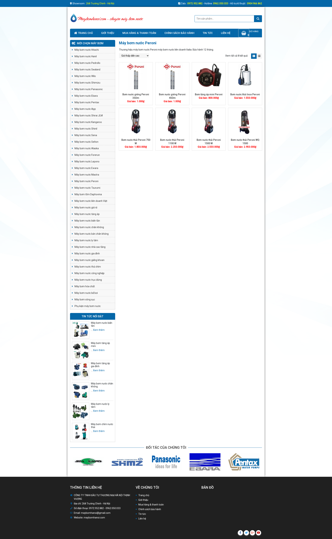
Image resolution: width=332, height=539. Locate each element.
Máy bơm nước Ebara (86, 95)
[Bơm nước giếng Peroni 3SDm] (136, 76)
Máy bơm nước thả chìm (88, 266)
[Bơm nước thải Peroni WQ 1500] (245, 122)
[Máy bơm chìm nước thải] (80, 431)
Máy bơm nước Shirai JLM (89, 115)
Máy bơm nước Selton (86, 141)
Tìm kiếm (258, 18)
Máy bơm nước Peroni (86, 181)
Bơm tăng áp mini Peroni (209, 94)
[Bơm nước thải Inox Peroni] (245, 76)
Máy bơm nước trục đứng (88, 279)
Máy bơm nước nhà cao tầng (90, 247)
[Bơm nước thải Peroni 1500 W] (209, 122)
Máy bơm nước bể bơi (86, 293)
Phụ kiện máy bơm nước (88, 306)
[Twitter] (246, 532)
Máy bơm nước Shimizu (87, 82)
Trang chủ (85, 33)
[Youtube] (258, 532)
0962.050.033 (220, 3)
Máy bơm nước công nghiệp (89, 273)
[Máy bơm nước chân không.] (80, 390)
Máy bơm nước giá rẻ (86, 207)
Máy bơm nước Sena (86, 135)
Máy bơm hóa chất (85, 286)
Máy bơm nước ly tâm (86, 240)
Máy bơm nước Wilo (85, 76)
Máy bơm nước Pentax (87, 102)
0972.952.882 (194, 3)
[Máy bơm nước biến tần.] (80, 330)
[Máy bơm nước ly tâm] (80, 411)
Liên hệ (225, 33)
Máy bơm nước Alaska (87, 148)
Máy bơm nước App (85, 109)
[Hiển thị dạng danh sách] (259, 56)
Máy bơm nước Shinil (86, 128)
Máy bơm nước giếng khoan (89, 260)
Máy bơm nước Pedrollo (87, 63)
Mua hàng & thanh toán (139, 33)
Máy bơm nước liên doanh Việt (91, 201)
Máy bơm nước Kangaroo (88, 122)
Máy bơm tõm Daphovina (88, 194)
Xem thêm (99, 330)
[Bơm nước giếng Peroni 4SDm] (172, 76)
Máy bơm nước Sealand (87, 69)
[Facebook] (240, 532)
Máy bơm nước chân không (89, 227)
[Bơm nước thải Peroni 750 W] (136, 122)
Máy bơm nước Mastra (87, 174)
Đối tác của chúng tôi (166, 447)
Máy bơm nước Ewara (86, 168)
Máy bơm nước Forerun (87, 155)
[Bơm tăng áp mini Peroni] (209, 76)
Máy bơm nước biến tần (87, 220)
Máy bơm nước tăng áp (87, 214)
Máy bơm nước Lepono (87, 161)
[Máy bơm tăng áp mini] (80, 350)
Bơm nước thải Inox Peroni (245, 94)
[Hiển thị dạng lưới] (253, 56)
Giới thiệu (107, 33)
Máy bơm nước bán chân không (92, 233)
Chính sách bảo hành (179, 33)
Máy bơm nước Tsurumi (87, 187)
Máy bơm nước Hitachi (87, 49)
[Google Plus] (252, 532)
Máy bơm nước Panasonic (89, 89)
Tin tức (208, 33)
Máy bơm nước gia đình (87, 253)
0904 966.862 (254, 3)
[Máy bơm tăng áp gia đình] (80, 370)
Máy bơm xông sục (85, 299)
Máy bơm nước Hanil (86, 56)
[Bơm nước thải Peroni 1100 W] (172, 122)
